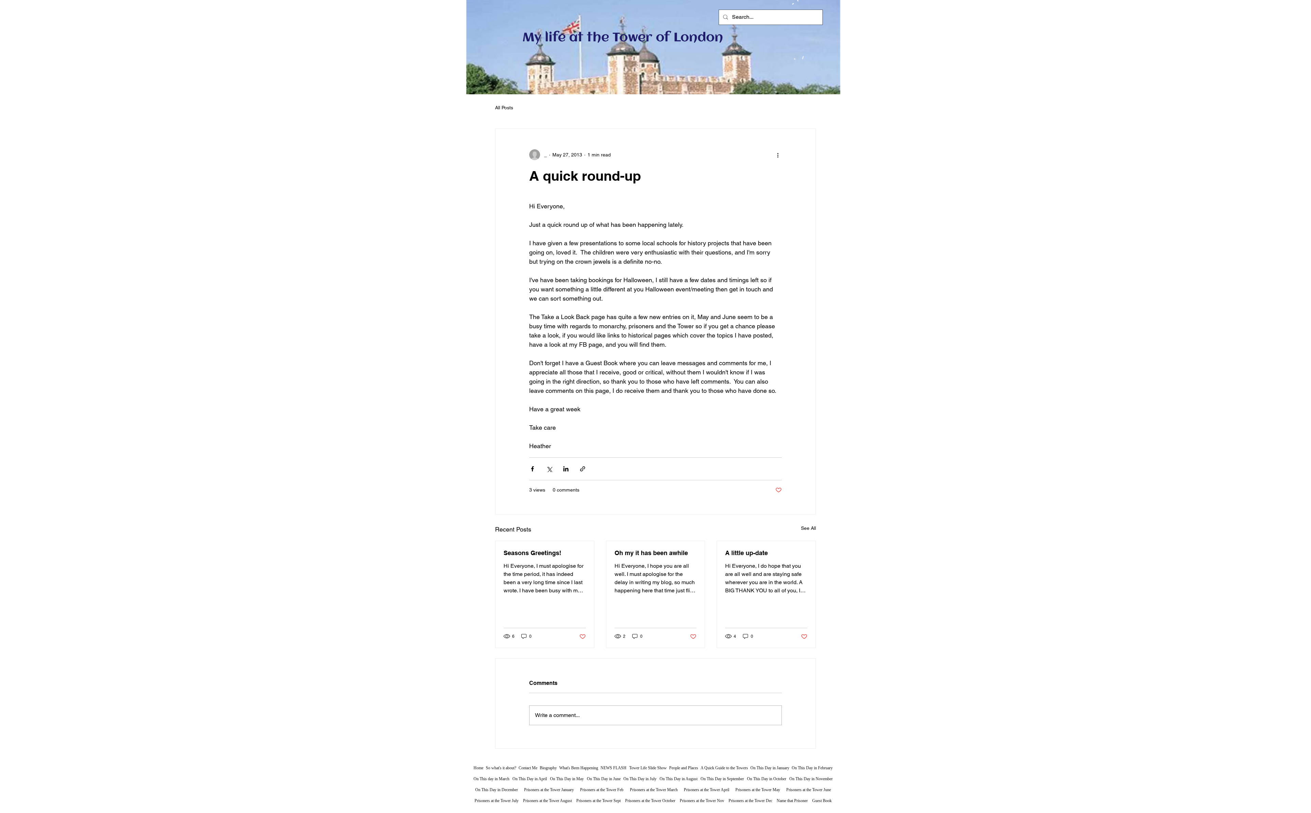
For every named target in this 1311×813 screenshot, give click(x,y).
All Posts (504, 107)
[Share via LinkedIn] (566, 469)
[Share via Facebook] (532, 469)
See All (808, 528)
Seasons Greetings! (532, 552)
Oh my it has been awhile (651, 552)
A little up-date (746, 552)
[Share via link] (582, 469)
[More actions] (778, 155)
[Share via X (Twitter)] (549, 469)
